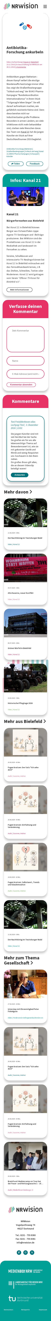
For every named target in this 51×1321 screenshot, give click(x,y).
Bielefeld (34, 62)
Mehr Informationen (19, 289)
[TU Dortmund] (25, 1298)
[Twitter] (32, 1252)
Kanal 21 (27, 62)
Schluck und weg (31, 151)
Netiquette (25, 1310)
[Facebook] (19, 1252)
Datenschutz (8, 1310)
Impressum (43, 1310)
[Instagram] (25, 1252)
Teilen (16, 164)
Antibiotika (11, 149)
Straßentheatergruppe (15, 151)
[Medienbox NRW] (25, 1271)
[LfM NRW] (25, 1285)
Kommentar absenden (21, 385)
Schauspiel (34, 154)
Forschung (19, 149)
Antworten (20, 475)
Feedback (35, 164)
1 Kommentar (21, 67)
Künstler (10, 156)
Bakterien (28, 149)
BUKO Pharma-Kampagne (19, 154)
